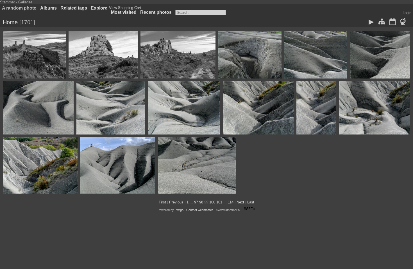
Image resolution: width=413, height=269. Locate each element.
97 (196, 202)
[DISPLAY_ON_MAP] (404, 22)
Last (250, 202)
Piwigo (179, 210)
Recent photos (156, 12)
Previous (176, 202)
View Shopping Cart (125, 8)
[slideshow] (371, 22)
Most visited (124, 12)
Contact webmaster (199, 210)
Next (240, 202)
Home (10, 22)
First (162, 202)
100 (212, 202)
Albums (48, 8)
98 (201, 202)
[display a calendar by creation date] (392, 22)
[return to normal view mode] (382, 22)
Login (407, 13)
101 (219, 202)
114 (230, 202)
